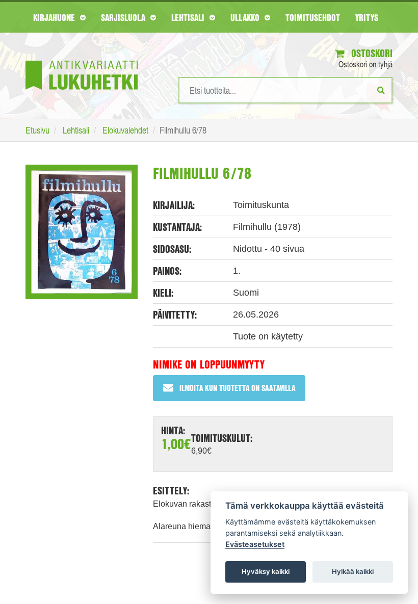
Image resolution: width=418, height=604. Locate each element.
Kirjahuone (55, 17)
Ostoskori (371, 53)
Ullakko (246, 17)
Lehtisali (189, 17)
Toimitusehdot (312, 17)
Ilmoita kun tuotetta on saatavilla (237, 387)
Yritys (366, 17)
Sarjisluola (124, 17)
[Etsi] (381, 90)
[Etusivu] (81, 60)
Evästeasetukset (254, 544)
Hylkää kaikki (353, 571)
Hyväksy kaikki (266, 571)
